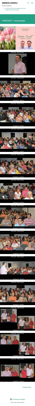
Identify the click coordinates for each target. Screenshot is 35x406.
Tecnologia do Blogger (18, 399)
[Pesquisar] (28, 3)
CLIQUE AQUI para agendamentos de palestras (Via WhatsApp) (15, 9)
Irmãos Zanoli (10, 3)
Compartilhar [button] (26, 387)
